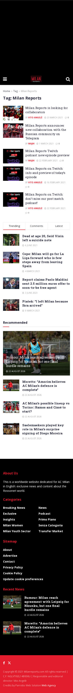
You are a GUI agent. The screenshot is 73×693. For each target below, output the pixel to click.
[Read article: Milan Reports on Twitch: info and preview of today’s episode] (13, 173)
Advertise (10, 556)
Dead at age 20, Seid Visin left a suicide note (43, 238)
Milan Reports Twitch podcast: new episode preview (47, 153)
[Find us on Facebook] (4, 663)
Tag (15, 91)
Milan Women (13, 525)
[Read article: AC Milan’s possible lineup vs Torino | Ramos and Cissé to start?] (11, 407)
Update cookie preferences (23, 579)
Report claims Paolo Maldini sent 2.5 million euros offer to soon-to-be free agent (46, 283)
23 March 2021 (54, 117)
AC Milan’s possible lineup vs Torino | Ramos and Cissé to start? (46, 407)
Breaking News (14, 508)
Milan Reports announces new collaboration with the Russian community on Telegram (45, 131)
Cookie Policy (12, 573)
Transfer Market (51, 531)
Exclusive (9, 513)
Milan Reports (29, 91)
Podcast (44, 513)
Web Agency (49, 685)
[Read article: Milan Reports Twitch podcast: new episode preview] (13, 156)
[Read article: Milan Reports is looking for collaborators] (13, 113)
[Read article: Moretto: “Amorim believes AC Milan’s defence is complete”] (11, 385)
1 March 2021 (46, 143)
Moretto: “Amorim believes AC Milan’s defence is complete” (43, 386)
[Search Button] (68, 79)
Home (6, 91)
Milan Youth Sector (17, 531)
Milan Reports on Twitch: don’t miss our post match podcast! (44, 198)
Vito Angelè (35, 117)
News (43, 508)
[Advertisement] (36, 36)
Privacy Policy (13, 567)
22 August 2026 (16, 371)
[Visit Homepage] (36, 79)
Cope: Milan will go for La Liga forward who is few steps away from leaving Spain (43, 260)
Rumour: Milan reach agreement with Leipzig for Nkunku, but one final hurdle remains (35, 361)
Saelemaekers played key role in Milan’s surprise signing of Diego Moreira (43, 429)
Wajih (31, 143)
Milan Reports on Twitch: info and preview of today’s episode (45, 172)
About (7, 550)
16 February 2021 (55, 182)
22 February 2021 (48, 160)
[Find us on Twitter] (9, 663)
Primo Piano (47, 519)
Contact (9, 561)
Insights (9, 519)
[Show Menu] (5, 79)
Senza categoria (51, 525)
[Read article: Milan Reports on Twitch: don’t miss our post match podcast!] (13, 199)
